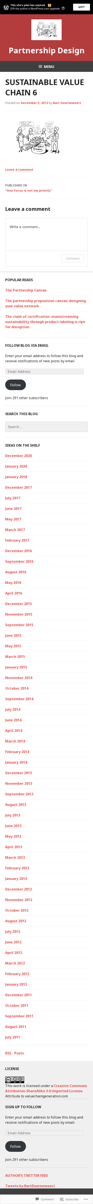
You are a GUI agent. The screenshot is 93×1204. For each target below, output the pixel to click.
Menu (49, 66)
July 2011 (12, 1037)
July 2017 (12, 498)
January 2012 (16, 984)
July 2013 (12, 815)
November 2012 (18, 899)
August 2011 (15, 1026)
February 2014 (17, 751)
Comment (73, 258)
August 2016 (15, 572)
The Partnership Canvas (25, 290)
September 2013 (19, 794)
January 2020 (16, 466)
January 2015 (16, 667)
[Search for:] (46, 426)
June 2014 (13, 720)
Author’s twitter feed (26, 1175)
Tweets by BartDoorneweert (30, 1186)
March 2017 (15, 529)
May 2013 (13, 836)
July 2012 (12, 931)
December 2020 (18, 455)
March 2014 (15, 741)
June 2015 (13, 635)
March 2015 (15, 656)
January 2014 (16, 762)
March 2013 (15, 857)
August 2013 (15, 804)
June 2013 (13, 825)
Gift (81, 7)
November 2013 (18, 783)
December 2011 (18, 995)
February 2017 (17, 540)
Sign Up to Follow (23, 1107)
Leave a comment (19, 169)
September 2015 (19, 624)
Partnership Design (47, 50)
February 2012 (17, 973)
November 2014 (18, 677)
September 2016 (19, 561)
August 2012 (15, 921)
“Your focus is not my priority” (28, 187)
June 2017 (13, 508)
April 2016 (13, 593)
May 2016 (13, 582)
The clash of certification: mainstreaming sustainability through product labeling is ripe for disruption (45, 321)
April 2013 (13, 847)
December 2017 (18, 487)
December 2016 (18, 550)
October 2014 (16, 688)
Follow (15, 385)
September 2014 (19, 699)
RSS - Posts (14, 1053)
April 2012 (13, 952)
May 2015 (13, 646)
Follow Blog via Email (27, 345)
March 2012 (15, 963)
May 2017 (13, 519)
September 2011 (19, 1016)
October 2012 (16, 910)
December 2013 (18, 773)
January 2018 (16, 476)
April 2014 (13, 730)
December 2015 (18, 603)
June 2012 (13, 942)
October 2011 (16, 1005)
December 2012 (18, 889)
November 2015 (18, 614)
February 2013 (17, 868)
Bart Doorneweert (67, 103)
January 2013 (16, 878)
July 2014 (12, 709)
